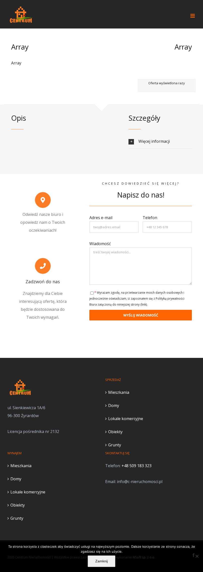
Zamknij (101, 561)
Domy (113, 405)
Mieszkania (118, 392)
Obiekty (115, 431)
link (143, 304)
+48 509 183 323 (137, 465)
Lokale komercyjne (125, 418)
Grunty (114, 445)
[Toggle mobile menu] (193, 15)
